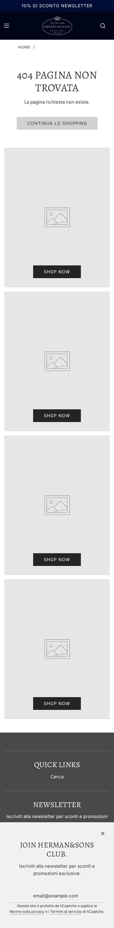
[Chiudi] (102, 833)
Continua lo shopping (57, 123)
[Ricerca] (102, 25)
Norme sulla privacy (27, 911)
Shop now (57, 271)
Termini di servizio (66, 911)
